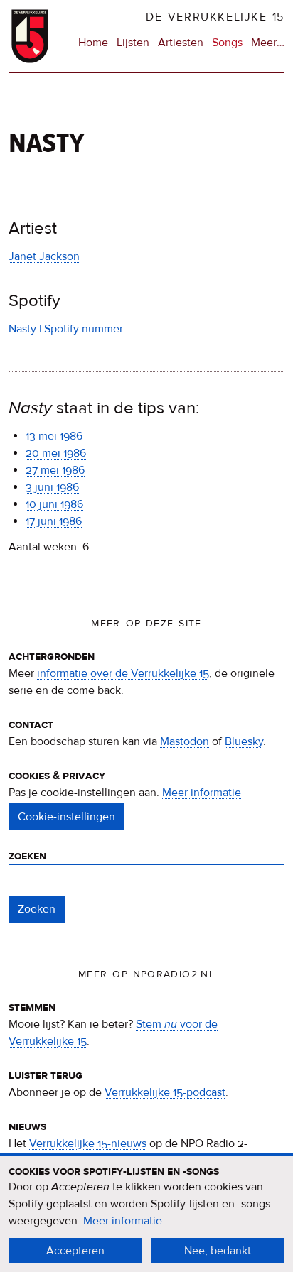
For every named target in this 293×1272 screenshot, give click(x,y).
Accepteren (75, 1251)
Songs (227, 43)
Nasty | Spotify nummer (66, 329)
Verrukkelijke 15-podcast (165, 1092)
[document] (146, 1213)
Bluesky (244, 741)
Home (93, 43)
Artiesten (180, 43)
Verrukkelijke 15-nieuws (87, 1143)
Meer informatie (201, 793)
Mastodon (184, 741)
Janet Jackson (44, 256)
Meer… (267, 43)
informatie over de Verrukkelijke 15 (123, 673)
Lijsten (133, 43)
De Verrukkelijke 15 (215, 17)
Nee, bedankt (217, 1251)
